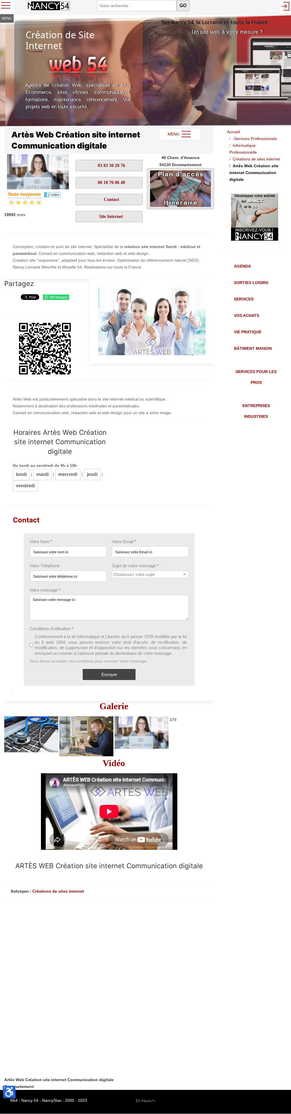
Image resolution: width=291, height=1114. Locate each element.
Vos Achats (246, 315)
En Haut (143, 1100)
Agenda (242, 266)
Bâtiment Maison (253, 348)
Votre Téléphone (45, 565)
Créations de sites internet (58, 891)
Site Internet (111, 216)
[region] (145, 70)
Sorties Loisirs (251, 282)
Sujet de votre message (135, 565)
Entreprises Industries (256, 411)
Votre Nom (41, 541)
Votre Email (124, 541)
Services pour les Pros (256, 377)
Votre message (45, 590)
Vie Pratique (247, 332)
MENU (174, 134)
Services (243, 299)
